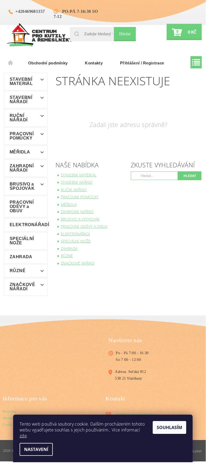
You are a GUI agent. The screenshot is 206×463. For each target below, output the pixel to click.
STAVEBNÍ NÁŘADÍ (21, 99)
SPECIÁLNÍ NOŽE (22, 240)
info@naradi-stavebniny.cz (136, 414)
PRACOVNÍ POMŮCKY (21, 136)
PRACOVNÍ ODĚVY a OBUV (21, 206)
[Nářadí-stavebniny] (40, 35)
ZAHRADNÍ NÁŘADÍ (21, 168)
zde (23, 436)
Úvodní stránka (10, 63)
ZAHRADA (21, 256)
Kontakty (94, 63)
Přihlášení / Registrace (142, 63)
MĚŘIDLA (20, 152)
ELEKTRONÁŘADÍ (28, 224)
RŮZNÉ (17, 270)
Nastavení (36, 449)
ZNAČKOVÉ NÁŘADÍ (22, 286)
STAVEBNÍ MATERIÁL (21, 81)
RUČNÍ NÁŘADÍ (18, 117)
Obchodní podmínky (48, 63)
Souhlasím (169, 427)
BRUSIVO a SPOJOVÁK (22, 186)
